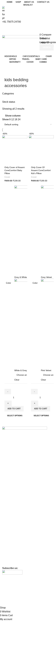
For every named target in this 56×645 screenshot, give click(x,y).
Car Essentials (9, 510)
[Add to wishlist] (24, 134)
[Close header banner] (3, 594)
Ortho (5, 521)
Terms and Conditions (12, 558)
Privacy (5, 548)
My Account (7, 493)
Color (8, 283)
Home (5, 473)
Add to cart (14, 409)
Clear (16, 379)
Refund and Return (11, 553)
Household (7, 505)
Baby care (7, 531)
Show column (13, 115)
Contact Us (7, 483)
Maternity (6, 536)
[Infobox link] (28, 295)
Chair (4, 516)
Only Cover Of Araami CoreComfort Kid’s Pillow (41, 170)
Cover (7, 177)
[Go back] (8, 73)
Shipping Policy (9, 563)
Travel (5, 526)
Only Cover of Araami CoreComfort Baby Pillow (14, 170)
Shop (4, 488)
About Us (6, 478)
